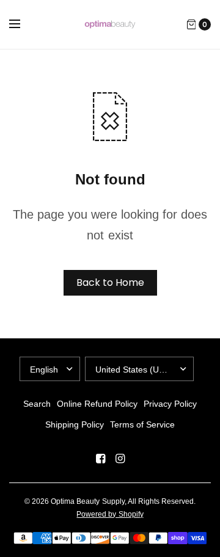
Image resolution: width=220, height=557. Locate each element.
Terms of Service (142, 424)
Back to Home (110, 282)
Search (37, 404)
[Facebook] (100, 458)
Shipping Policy (74, 424)
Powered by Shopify (109, 514)
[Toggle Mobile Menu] (22, 24)
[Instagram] (119, 458)
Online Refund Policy (97, 404)
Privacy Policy (170, 404)
